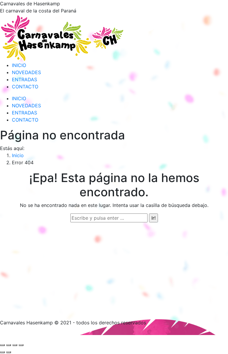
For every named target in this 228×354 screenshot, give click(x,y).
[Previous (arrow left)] (2, 352)
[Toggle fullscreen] (14, 345)
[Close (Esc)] (2, 345)
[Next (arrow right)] (8, 352)
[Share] (8, 345)
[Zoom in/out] (21, 345)
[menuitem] (19, 65)
